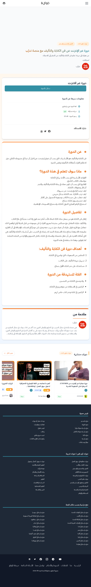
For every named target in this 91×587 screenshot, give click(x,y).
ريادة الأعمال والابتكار (38, 472)
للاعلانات (64, 565)
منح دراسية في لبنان (38, 523)
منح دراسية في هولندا (82, 544)
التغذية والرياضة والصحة (81, 490)
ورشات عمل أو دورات (38, 421)
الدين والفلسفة (40, 490)
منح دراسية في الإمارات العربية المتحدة (78, 523)
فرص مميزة (84, 413)
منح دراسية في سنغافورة (37, 519)
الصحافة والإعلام (83, 493)
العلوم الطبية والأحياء (38, 465)
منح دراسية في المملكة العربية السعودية (33, 516)
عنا (71, 565)
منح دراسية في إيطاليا (38, 526)
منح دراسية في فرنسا (38, 530)
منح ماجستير (84, 421)
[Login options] (4, 3)
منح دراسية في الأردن (82, 516)
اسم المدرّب (86, 60)
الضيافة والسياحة (39, 475)
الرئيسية (77, 565)
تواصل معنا (39, 565)
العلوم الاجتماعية (39, 486)
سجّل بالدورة (45, 88)
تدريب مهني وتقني (39, 435)
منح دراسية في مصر (83, 530)
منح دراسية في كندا (83, 526)
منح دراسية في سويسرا (38, 512)
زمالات (42, 432)
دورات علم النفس (83, 479)
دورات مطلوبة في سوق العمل (80, 461)
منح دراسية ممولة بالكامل (80, 432)
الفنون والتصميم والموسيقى (80, 468)
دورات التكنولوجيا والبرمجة (80, 475)
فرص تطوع (41, 428)
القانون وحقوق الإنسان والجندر (79, 483)
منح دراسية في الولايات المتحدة (79, 512)
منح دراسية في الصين (82, 541)
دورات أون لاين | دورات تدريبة (77, 453)
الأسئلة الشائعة (27, 565)
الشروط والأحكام (52, 565)
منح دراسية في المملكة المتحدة (80, 519)
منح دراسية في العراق (38, 537)
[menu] (86, 3)
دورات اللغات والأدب (82, 465)
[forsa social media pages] (60, 559)
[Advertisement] (45, 581)
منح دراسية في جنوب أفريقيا (36, 533)
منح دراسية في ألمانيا (83, 533)
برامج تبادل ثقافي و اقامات (37, 439)
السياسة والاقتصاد (39, 483)
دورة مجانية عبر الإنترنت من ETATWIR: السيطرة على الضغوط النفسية (73, 385)
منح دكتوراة (85, 424)
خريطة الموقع (14, 565)
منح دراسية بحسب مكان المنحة (77, 504)
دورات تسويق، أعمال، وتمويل (36, 461)
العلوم (42, 479)
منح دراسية (85, 439)
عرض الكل (10, 353)
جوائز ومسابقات (83, 442)
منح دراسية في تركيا (83, 537)
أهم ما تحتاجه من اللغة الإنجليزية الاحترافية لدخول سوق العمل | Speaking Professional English (35, 385)
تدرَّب (78, 66)
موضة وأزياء (41, 468)
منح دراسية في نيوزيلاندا (38, 541)
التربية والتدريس (83, 486)
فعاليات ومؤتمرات (39, 424)
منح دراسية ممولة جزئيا (81, 428)
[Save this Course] (85, 390)
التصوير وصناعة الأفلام (81, 472)
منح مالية (85, 435)
